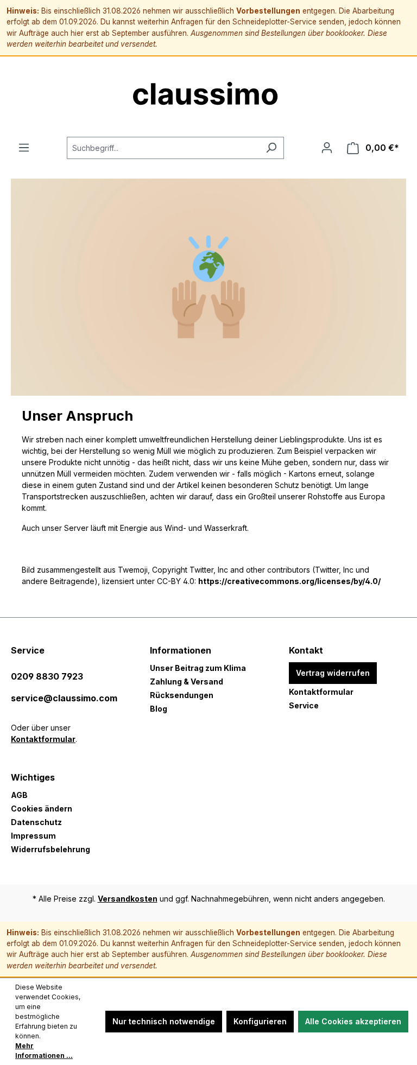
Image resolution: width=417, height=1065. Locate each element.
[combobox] (163, 148)
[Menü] (24, 148)
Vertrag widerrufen (333, 672)
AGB (19, 795)
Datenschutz (36, 822)
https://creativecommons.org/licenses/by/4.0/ (289, 581)
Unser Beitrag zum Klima (198, 668)
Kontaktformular (43, 739)
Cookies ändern (41, 808)
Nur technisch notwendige (163, 1021)
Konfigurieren (260, 1021)
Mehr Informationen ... (44, 1051)
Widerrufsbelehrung (50, 849)
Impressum (33, 835)
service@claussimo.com (64, 698)
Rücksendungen (181, 695)
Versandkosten (127, 898)
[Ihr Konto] (327, 148)
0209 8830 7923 (47, 676)
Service (304, 705)
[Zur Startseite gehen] (208, 96)
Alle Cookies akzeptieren (353, 1021)
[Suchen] (271, 148)
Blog (158, 708)
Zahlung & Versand (186, 681)
